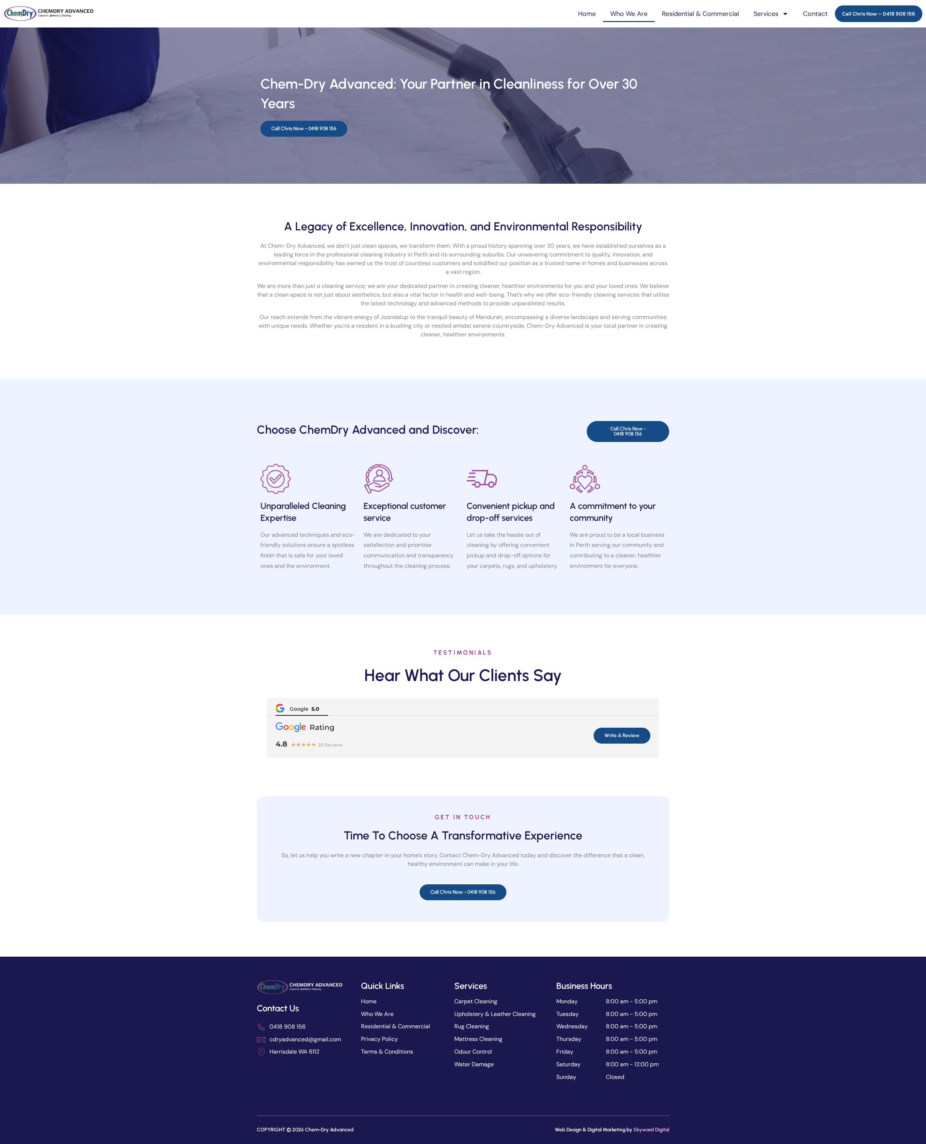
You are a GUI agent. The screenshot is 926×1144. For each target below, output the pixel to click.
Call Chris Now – (878, 13)
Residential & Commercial (700, 13)
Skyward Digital (651, 1130)
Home (587, 13)
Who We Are (628, 13)
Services (765, 13)
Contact (815, 13)
